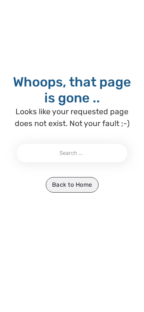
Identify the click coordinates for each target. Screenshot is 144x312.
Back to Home (72, 184)
